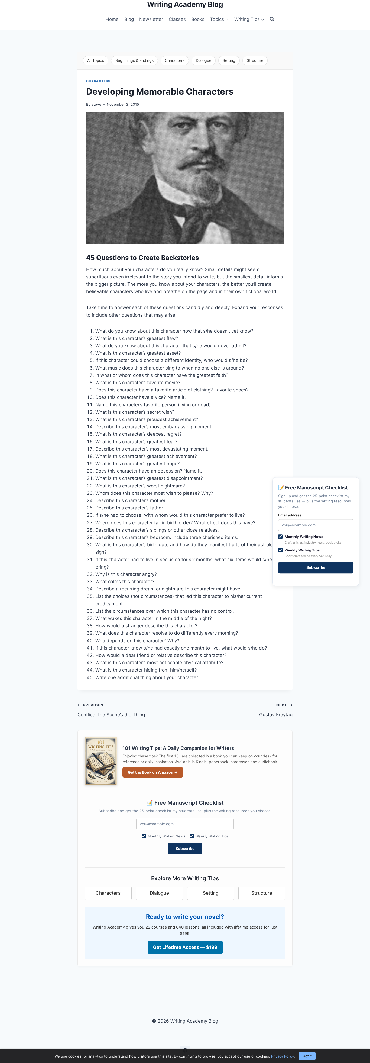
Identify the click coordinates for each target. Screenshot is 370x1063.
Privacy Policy (282, 1056)
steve (96, 104)
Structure (255, 60)
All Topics (95, 60)
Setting (229, 60)
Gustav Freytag (276, 710)
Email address (289, 515)
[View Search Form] (272, 19)
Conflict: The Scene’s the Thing (111, 710)
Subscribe (185, 848)
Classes (177, 19)
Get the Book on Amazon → (153, 772)
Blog (129, 19)
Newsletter (151, 19)
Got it (307, 1056)
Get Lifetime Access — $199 (185, 947)
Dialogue (203, 60)
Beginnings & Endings (134, 60)
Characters (174, 60)
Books (198, 19)
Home (112, 19)
